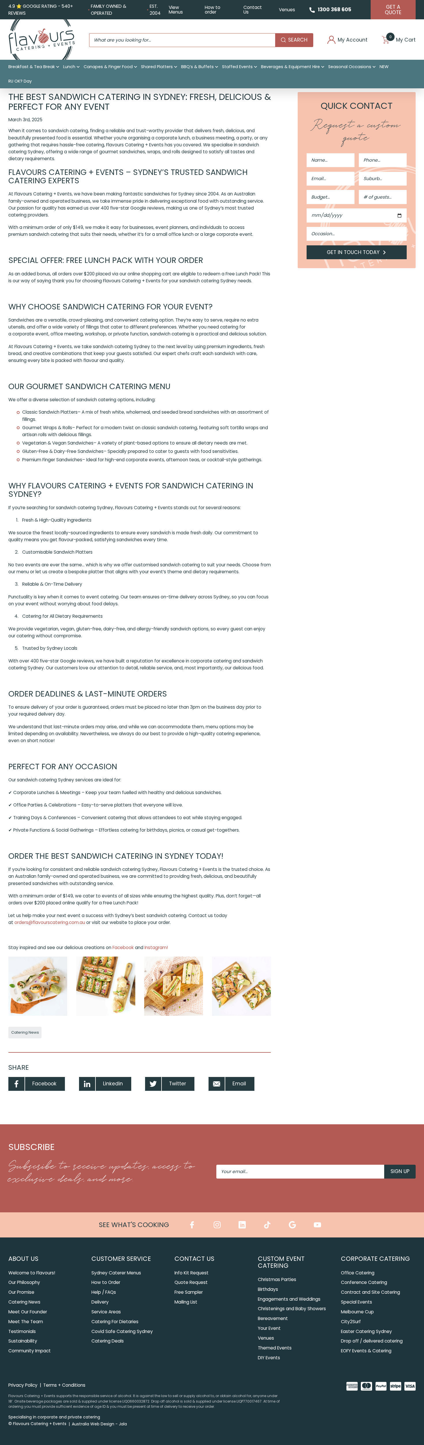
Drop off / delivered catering (372, 1341)
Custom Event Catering (281, 1261)
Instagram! (155, 947)
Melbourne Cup (357, 1312)
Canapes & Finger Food (108, 67)
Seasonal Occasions (349, 67)
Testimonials (22, 1331)
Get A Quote (393, 9)
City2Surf (351, 1322)
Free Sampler (189, 1292)
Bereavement (273, 1318)
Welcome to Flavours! (31, 1273)
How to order (212, 9)
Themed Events (275, 1348)
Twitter (177, 1083)
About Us (23, 1258)
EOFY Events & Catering (366, 1351)
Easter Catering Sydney (366, 1331)
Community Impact (29, 1351)
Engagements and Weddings (289, 1299)
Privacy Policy (22, 1385)
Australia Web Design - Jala (99, 1424)
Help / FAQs (103, 1292)
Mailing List (186, 1302)
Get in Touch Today (354, 252)
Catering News (25, 1032)
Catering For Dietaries (114, 1322)
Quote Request (191, 1282)
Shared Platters (157, 67)
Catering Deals (107, 1341)
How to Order (105, 1282)
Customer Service (121, 1258)
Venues (287, 10)
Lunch (69, 67)
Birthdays (268, 1289)
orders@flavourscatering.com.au (49, 922)
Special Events (356, 1302)
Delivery (100, 1302)
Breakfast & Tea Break (31, 67)
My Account (352, 40)
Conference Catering (364, 1282)
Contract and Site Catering (370, 1292)
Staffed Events (237, 67)
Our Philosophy (24, 1282)
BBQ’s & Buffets (197, 67)
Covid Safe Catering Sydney (122, 1331)
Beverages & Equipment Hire (290, 67)
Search (297, 39)
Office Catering (357, 1273)
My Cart (402, 40)
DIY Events (269, 1358)
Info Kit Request (192, 1273)
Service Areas (106, 1312)
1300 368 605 (334, 9)
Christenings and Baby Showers (292, 1309)
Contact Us (252, 9)
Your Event (269, 1328)
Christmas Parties (277, 1279)
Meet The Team (25, 1322)
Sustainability (22, 1341)
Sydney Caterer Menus (116, 1273)
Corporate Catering (375, 1258)
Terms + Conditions (64, 1385)
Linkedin (113, 1083)
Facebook (122, 947)
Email (239, 1083)
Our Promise (21, 1292)
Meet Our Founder (27, 1312)
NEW (384, 67)
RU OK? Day (20, 81)
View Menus (176, 9)
